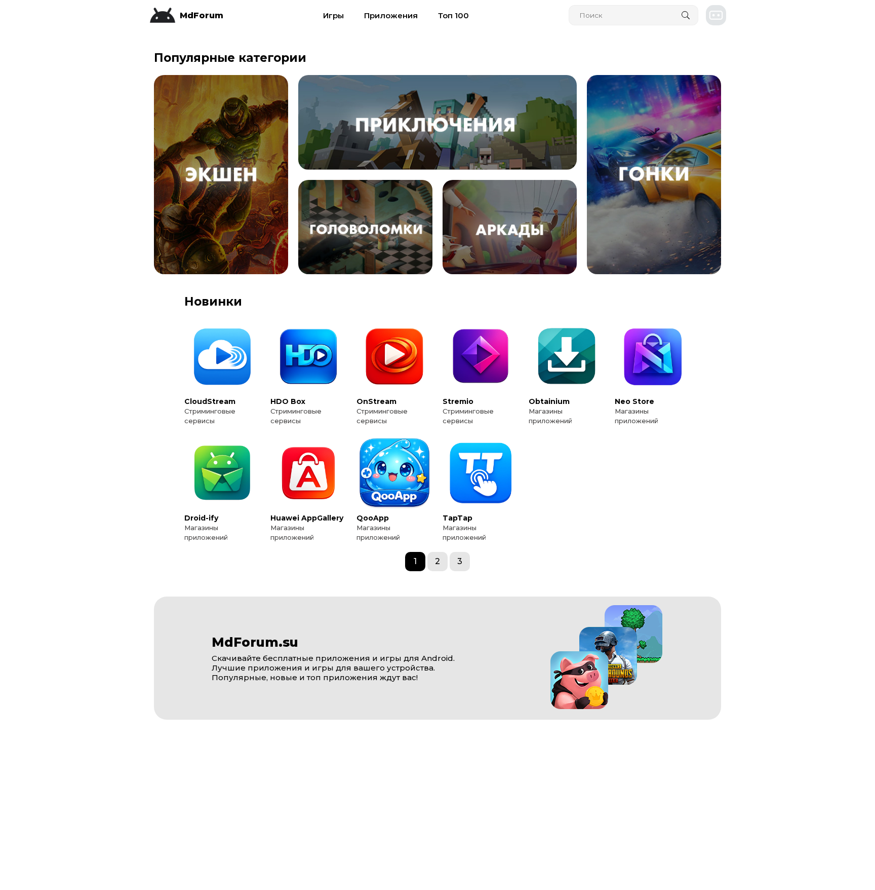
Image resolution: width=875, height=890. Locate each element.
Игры (333, 15)
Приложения (391, 15)
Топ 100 (453, 15)
